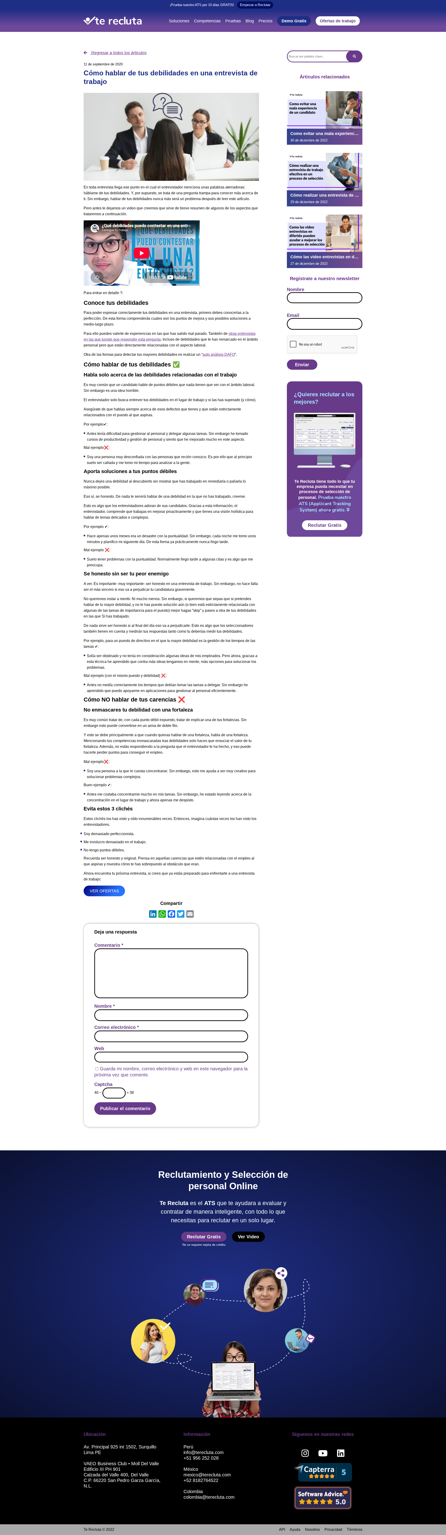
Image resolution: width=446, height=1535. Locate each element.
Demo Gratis (294, 21)
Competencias (207, 21)
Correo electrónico (116, 1027)
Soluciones (179, 21)
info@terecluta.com (204, 1452)
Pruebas (233, 21)
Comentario (108, 945)
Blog (250, 21)
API (282, 1530)
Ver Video (248, 1236)
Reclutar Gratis (324, 525)
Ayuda (295, 1530)
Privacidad (333, 1530)
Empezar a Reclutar (255, 5)
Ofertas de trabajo (338, 21)
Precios (265, 21)
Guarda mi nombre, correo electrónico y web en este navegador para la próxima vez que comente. (171, 1071)
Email (293, 315)
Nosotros (312, 1530)
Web (99, 1048)
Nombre (104, 1006)
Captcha (103, 1084)
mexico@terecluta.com (207, 1474)
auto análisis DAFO (219, 354)
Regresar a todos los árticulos (118, 52)
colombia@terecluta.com (209, 1497)
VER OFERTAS (104, 891)
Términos (354, 1530)
